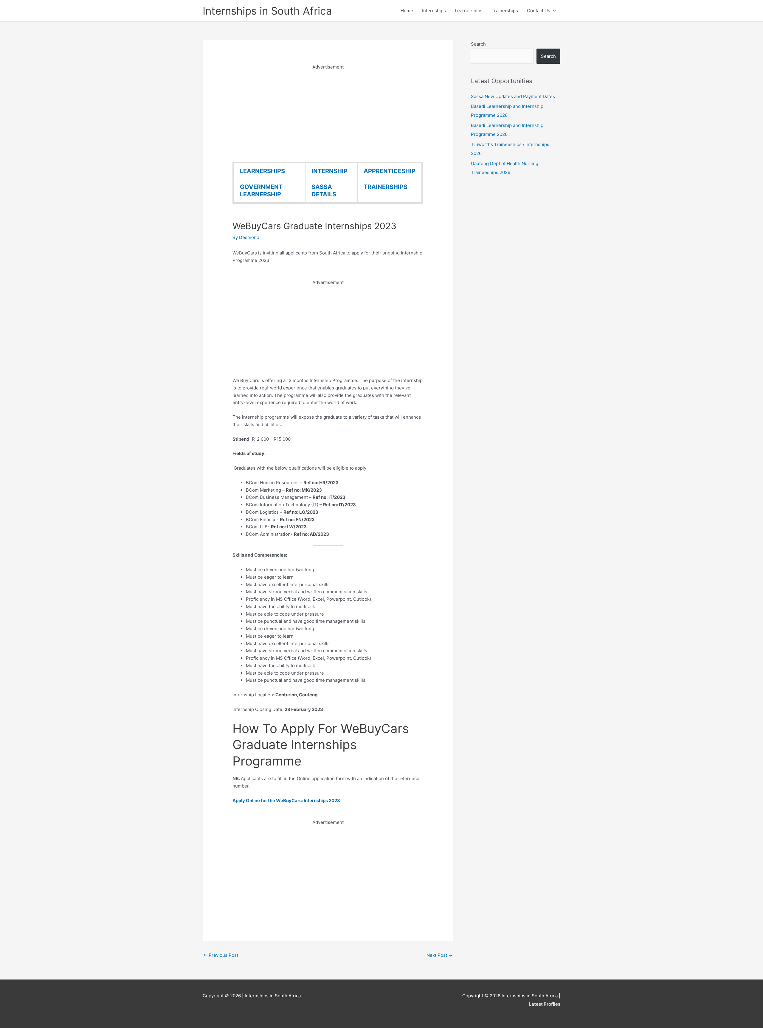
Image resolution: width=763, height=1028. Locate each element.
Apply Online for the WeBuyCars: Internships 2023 (286, 800)
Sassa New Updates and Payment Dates (513, 96)
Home (407, 10)
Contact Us (538, 10)
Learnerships (469, 10)
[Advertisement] (327, 112)
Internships (434, 10)
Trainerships (504, 10)
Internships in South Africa (267, 10)
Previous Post (220, 955)
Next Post (439, 955)
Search (478, 44)
